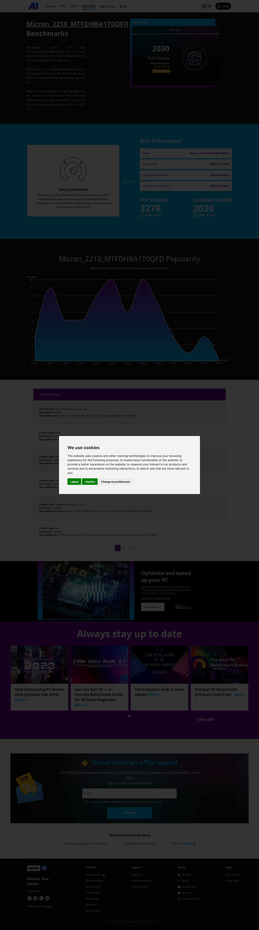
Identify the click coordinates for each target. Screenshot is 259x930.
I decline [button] (90, 481)
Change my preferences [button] (115, 481)
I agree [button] (74, 481)
